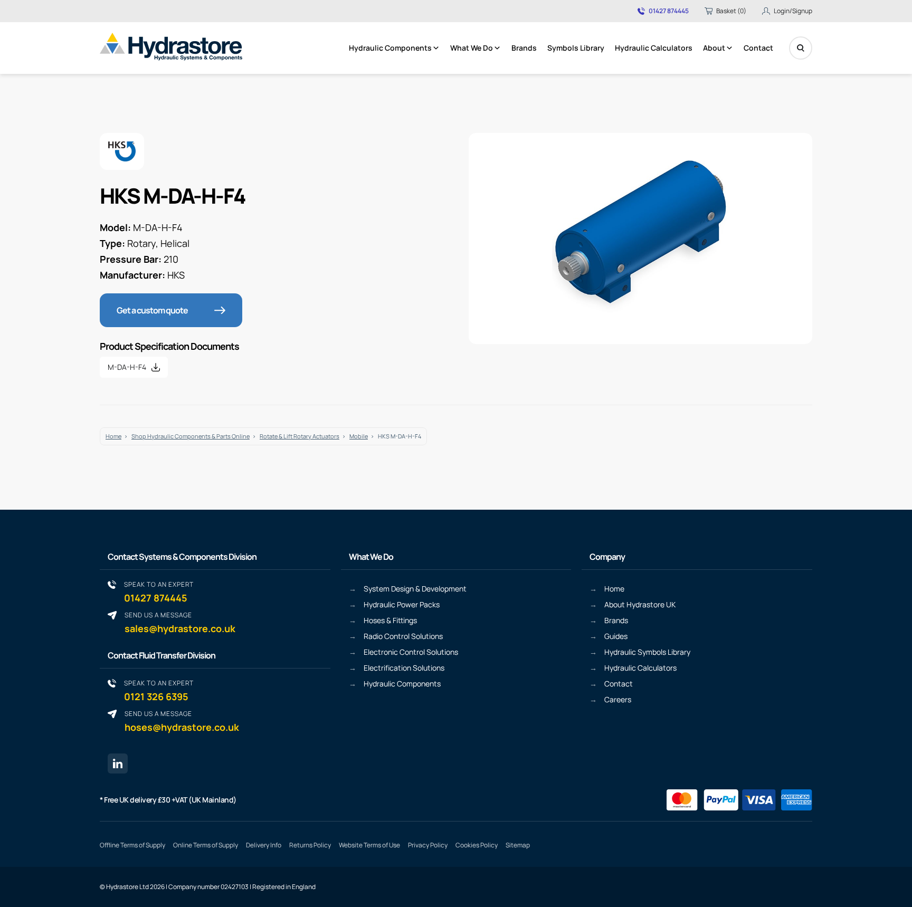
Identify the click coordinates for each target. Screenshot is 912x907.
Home (113, 436)
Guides (616, 636)
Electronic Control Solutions (411, 652)
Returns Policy (310, 845)
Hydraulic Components (390, 48)
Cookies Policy (476, 845)
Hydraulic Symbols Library (647, 652)
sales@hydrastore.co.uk (180, 622)
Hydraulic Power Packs (402, 604)
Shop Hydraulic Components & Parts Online (190, 436)
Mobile (358, 436)
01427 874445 (669, 11)
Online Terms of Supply (205, 845)
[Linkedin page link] (118, 763)
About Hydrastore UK (640, 604)
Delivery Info (263, 845)
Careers (617, 699)
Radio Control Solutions (403, 636)
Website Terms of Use (369, 845)
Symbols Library (575, 48)
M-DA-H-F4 (127, 367)
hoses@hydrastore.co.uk (182, 721)
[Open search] (800, 48)
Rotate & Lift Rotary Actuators (299, 436)
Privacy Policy (428, 845)
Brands (524, 48)
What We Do (471, 48)
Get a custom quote (152, 310)
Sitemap (518, 845)
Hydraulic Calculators (653, 48)
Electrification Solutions (404, 668)
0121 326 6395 (159, 690)
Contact (758, 48)
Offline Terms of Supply (132, 845)
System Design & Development (415, 589)
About (714, 48)
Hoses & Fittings (390, 620)
